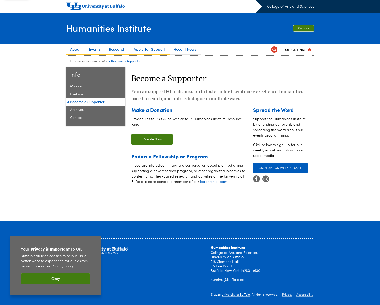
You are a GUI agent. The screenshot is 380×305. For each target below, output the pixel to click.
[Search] (274, 49)
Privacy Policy (62, 266)
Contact (303, 28)
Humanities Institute (108, 28)
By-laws (76, 94)
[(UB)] (164, 7)
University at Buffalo (236, 294)
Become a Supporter (87, 101)
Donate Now (146, 139)
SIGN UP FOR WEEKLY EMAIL (280, 168)
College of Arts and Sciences (290, 7)
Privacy (287, 294)
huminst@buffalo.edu (229, 280)
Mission (76, 86)
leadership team (213, 182)
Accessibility (304, 294)
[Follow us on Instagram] (265, 179)
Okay (55, 279)
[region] (55, 265)
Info (104, 61)
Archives (77, 110)
